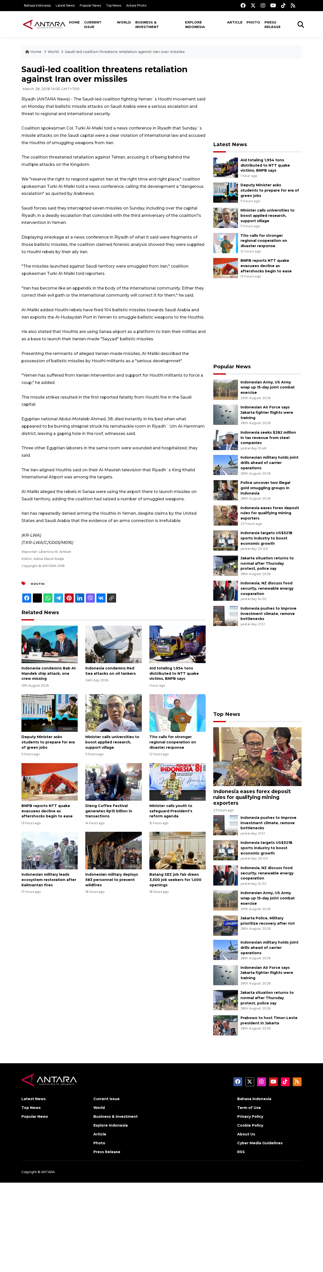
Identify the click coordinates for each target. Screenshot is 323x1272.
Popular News (90, 5)
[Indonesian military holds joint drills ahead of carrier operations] (225, 464)
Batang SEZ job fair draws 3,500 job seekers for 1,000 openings (175, 879)
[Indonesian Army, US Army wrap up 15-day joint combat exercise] (225, 389)
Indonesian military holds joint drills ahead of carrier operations (269, 462)
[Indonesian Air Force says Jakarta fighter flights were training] (225, 414)
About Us (246, 1134)
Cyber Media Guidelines (260, 1143)
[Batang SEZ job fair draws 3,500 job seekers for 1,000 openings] (177, 850)
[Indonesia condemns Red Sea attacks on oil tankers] (113, 644)
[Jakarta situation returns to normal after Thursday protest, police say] (225, 565)
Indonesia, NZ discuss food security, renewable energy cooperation (266, 588)
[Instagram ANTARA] (263, 5)
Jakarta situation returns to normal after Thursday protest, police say (267, 563)
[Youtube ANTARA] (273, 5)
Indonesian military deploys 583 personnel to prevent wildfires (111, 879)
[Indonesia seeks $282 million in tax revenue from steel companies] (225, 439)
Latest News (65, 5)
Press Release (272, 24)
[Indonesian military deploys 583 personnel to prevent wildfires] (113, 850)
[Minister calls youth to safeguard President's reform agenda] (177, 781)
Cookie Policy (250, 1125)
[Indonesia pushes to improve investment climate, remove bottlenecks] (225, 615)
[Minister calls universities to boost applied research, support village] (113, 712)
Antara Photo (136, 5)
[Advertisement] (257, 100)
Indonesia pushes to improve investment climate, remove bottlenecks (268, 613)
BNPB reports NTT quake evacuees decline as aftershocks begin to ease (47, 811)
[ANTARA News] (44, 24)
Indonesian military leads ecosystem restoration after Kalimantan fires (48, 879)
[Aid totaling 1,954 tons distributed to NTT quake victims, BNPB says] (177, 644)
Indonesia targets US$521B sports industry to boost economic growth (266, 538)
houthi (38, 584)
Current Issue (92, 24)
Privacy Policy (250, 1116)
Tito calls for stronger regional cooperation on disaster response (172, 742)
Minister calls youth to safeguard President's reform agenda (170, 811)
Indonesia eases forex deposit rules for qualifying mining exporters (269, 513)
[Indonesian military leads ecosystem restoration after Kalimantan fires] (49, 850)
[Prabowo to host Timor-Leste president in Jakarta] (225, 1025)
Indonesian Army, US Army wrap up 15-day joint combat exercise (267, 387)
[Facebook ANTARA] (243, 5)
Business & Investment (147, 24)
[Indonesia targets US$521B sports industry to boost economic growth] (225, 540)
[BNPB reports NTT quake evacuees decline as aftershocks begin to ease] (49, 781)
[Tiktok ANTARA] (283, 5)
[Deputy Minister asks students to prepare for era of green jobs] (49, 712)
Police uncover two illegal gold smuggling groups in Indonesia (265, 488)
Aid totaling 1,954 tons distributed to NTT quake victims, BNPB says (174, 673)
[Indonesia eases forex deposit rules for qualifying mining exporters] (225, 515)
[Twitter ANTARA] (253, 5)
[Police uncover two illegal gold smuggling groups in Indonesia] (225, 489)
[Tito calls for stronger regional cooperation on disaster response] (177, 712)
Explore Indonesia (195, 24)
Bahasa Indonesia (37, 5)
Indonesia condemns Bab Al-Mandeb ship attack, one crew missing (49, 673)
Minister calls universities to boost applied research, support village (112, 742)
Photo (253, 22)
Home (74, 22)
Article (235, 22)
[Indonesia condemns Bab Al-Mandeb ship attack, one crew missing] (49, 644)
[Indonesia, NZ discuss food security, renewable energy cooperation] (225, 590)
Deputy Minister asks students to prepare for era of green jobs (48, 742)
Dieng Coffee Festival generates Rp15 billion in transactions (108, 811)
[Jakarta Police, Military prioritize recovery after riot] (225, 925)
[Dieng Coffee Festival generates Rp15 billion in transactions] (113, 781)
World (124, 22)
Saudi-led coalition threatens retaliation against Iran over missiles (125, 51)
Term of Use (249, 1107)
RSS (241, 1152)
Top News (113, 5)
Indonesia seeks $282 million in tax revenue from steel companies (268, 437)
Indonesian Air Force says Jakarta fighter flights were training (266, 412)
